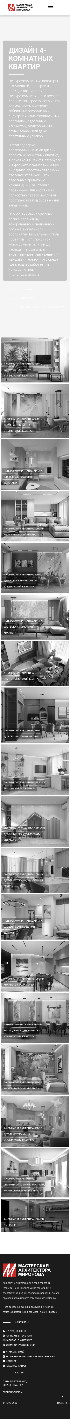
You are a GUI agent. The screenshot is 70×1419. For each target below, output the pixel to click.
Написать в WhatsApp (18, 1340)
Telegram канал (15, 1366)
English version (12, 1392)
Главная (27, 289)
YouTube (11, 1361)
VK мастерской (14, 1352)
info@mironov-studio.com (19, 1345)
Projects (28, 298)
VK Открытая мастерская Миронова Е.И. (30, 1356)
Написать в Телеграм (19, 1335)
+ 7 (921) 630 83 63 (15, 1331)
